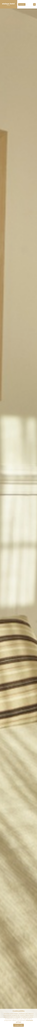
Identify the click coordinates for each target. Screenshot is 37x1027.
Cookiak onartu (18, 1025)
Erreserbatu (22, 4)
